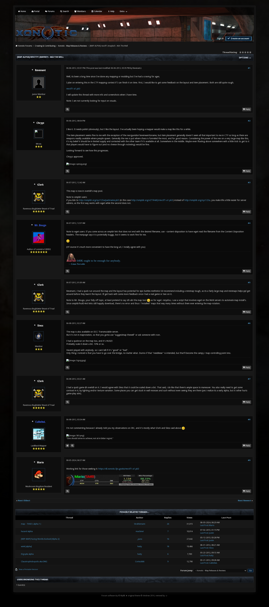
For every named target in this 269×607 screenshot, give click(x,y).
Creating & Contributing (45, 46)
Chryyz (40, 123)
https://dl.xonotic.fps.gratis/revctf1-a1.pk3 (118, 468)
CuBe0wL (213, 563)
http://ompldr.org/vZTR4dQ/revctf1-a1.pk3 (152, 200)
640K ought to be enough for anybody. (99, 260)
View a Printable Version (28, 569)
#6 (249, 323)
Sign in (220, 38)
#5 (249, 282)
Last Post (204, 525)
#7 (249, 379)
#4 (249, 223)
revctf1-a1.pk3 (73, 88)
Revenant (40, 70)
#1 (249, 68)
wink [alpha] (26, 546)
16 (168, 539)
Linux (73, 264)
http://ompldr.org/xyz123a (197, 200)
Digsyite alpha (27, 554)
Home (23, 11)
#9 (249, 460)
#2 (249, 121)
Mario (40, 462)
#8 (249, 420)
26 (168, 524)
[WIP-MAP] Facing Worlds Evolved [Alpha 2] (40, 539)
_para (139, 539)
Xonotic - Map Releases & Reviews (72, 46)
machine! (140, 531)
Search (65, 11)
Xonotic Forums (25, 46)
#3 (249, 182)
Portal (36, 11)
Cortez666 (139, 561)
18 (168, 546)
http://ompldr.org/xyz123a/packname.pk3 (99, 200)
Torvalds (81, 264)
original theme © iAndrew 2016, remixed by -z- (148, 596)
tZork (40, 184)
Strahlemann (139, 524)
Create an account (239, 38)
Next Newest (244, 500)
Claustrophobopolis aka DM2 (34, 561)
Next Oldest (24, 500)
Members (81, 11)
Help (112, 11)
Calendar (98, 11)
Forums (50, 11)
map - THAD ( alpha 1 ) (31, 524)
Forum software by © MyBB (113, 596)
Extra (122, 11)
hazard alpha (27, 531)
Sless (40, 325)
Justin (211, 533)
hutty (139, 546)
